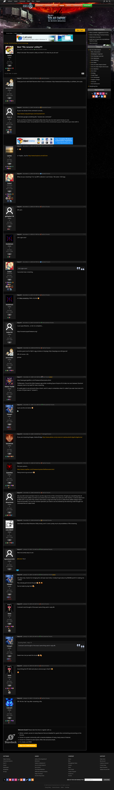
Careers (70, 765)
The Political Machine (40, 769)
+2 (9, 127)
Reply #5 (19, 206)
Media (69, 5)
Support (38, 1)
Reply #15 (19, 492)
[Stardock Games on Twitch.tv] (100, 93)
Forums (70, 775)
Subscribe (106, 779)
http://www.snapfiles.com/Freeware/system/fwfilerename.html (35, 469)
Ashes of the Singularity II (41, 759)
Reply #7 (19, 262)
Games (15, 1)
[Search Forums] (109, 1)
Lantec (9, 156)
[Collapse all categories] (109, 49)
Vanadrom (9, 443)
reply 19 (29, 642)
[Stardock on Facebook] (95, 93)
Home (5, 43)
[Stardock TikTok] (99, 96)
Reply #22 (19, 698)
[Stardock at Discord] (96, 96)
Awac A (9, 117)
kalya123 (9, 332)
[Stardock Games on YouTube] (97, 93)
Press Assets (71, 769)
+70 (9, 453)
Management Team (72, 763)
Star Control (37, 767)
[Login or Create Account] (104, 1)
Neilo (9, 614)
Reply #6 (19, 234)
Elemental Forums (46, 107)
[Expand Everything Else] (88, 86)
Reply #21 (19, 665)
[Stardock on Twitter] (92, 93)
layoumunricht (9, 559)
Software (10, 1)
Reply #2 (19, 107)
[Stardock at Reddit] (93, 96)
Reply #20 (19, 636)
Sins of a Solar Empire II (40, 765)
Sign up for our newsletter (75, 779)
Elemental (37, 761)
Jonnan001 (9, 88)
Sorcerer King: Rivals (39, 775)
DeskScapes (6, 767)
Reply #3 (19, 146)
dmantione (9, 502)
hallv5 (9, 55)
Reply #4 (19, 173)
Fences (4, 765)
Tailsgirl (9, 414)
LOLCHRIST (9, 530)
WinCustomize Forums (41, 49)
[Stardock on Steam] (106, 93)
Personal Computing (22, 43)
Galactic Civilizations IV (40, 763)
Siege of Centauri (39, 773)
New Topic (80, 30)
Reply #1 (19, 78)
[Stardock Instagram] (103, 93)
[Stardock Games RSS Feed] (104, 96)
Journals (49, 5)
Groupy (5, 771)
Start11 (5, 763)
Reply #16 (19, 520)
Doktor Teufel (9, 386)
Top (84, 78)
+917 (9, 191)
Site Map (67, 787)
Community (22, 1)
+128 (9, 623)
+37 (9, 98)
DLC (55, 5)
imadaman (9, 244)
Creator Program (72, 771)
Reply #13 (19, 434)
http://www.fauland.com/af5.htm (38, 155)
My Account (102, 761)
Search (15, 33)
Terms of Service (55, 787)
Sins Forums (46, 377)
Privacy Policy (48, 787)
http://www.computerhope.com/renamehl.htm (31, 114)
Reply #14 (19, 463)
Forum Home (9, 33)
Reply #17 (19, 549)
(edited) (50, 377)
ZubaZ (9, 183)
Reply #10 (19, 348)
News (28, 1)
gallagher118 (9, 216)
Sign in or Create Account (27, 745)
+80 (9, 482)
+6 (9, 512)
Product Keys (103, 765)
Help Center (102, 759)
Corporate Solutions (7, 761)
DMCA (62, 787)
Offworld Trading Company (41, 771)
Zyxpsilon (9, 473)
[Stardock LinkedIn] (102, 96)
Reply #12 (19, 404)
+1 (9, 569)
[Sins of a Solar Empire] (57, 16)
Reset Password (103, 767)
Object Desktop (6, 759)
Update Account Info (105, 769)
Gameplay (39, 5)
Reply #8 (19, 295)
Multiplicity (5, 769)
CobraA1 (9, 708)
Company (71, 756)
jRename (19, 559)
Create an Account (104, 763)
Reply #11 (19, 377)
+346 (9, 163)
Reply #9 (19, 322)
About (69, 759)
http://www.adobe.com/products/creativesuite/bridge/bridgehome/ (62, 437)
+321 (9, 424)
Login (20, 33)
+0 (9, 254)
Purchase (87, 5)
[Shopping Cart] (107, 1)
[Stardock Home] (4, 1)
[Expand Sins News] (90, 62)
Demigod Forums (46, 434)
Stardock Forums (46, 173)
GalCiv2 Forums (45, 78)
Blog (33, 1)
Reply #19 (19, 604)
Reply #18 (19, 574)
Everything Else (12, 43)
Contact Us (70, 773)
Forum (62, 5)
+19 (9, 540)
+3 (9, 226)
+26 (9, 65)
